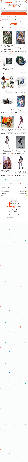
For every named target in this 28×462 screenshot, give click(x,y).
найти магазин (8, 2)
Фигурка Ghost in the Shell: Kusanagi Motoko (21, 130)
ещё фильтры (14, 24)
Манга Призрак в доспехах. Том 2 (20, 47)
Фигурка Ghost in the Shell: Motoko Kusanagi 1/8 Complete (7, 172)
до (15, 21)
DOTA (10, 183)
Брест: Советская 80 (14, 213)
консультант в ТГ (15, 203)
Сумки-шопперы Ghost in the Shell (7, 69)
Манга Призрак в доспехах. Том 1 (20, 109)
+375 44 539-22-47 (19, 1)
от (11, 21)
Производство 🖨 (23, 190)
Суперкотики (7, 90)
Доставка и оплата (5, 191)
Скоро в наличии (19, 19)
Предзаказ (3, 195)
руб (20, 21)
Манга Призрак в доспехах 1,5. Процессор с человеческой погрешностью (7, 47)
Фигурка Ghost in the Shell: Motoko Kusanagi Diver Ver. (7, 130)
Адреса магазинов (5, 190)
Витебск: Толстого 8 (14, 214)
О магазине (3, 193)
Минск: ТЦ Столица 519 (14, 211)
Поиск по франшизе (14, 11)
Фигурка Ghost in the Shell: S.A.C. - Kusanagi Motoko (21, 172)
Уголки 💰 (24, 195)
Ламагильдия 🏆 (23, 191)
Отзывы (2, 196)
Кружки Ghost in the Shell (7, 109)
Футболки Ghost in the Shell (20, 90)
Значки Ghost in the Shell (20, 70)
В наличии (5, 19)
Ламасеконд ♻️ (23, 193)
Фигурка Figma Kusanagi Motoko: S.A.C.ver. (7, 150)
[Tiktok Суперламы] (14, 206)
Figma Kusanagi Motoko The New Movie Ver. (20, 150)
